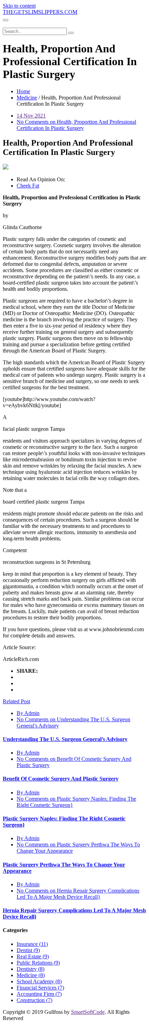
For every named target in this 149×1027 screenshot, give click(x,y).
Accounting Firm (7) (39, 994)
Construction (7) (34, 1000)
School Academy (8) (39, 981)
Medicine (27, 98)
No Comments (76, 125)
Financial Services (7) (40, 988)
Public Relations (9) (38, 963)
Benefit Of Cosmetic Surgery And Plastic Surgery (61, 779)
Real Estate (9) (33, 956)
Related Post (16, 701)
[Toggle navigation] (5, 20)
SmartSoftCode (88, 1012)
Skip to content (19, 6)
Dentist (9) (28, 950)
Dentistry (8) (30, 969)
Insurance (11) (32, 944)
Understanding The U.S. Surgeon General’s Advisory (65, 739)
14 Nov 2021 (31, 116)
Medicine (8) (31, 975)
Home (23, 91)
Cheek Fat (28, 186)
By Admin (28, 713)
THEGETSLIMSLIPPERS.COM (40, 12)
